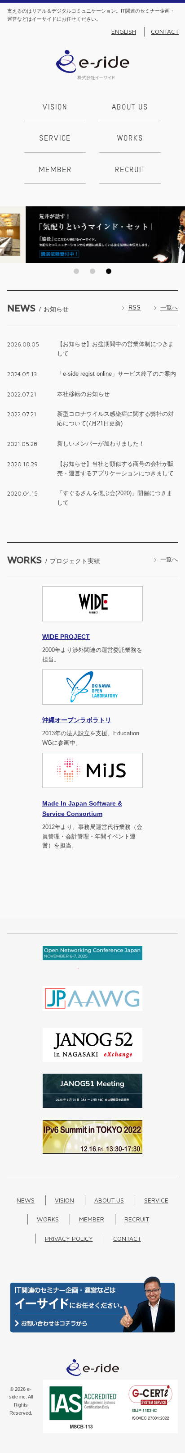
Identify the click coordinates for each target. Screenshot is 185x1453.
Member (55, 170)
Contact (165, 31)
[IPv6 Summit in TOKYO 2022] (92, 1151)
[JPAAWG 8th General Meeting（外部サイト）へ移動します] (92, 1013)
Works (130, 139)
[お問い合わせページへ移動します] (92, 1330)
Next (175, 235)
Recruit (130, 170)
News (26, 1200)
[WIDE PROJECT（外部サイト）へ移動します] (92, 626)
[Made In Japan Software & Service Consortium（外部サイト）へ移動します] (92, 793)
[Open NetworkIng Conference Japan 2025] (92, 967)
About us (130, 108)
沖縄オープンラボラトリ (76, 720)
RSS (134, 307)
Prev (9, 235)
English (123, 31)
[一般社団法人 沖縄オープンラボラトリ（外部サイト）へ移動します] (92, 709)
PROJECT (66, 636)
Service (55, 139)
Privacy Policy (69, 1238)
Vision (55, 108)
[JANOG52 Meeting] (92, 1060)
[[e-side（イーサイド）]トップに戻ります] (92, 77)
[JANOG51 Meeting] (92, 1105)
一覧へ (169, 307)
